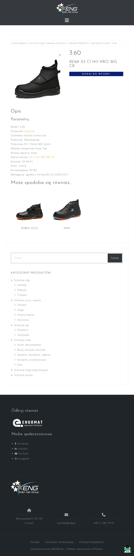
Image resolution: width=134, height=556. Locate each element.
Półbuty (21, 290)
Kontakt (35, 542)
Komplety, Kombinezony (31, 359)
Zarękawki (23, 334)
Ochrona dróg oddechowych (31, 370)
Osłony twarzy (25, 314)
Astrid (80, 548)
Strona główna (19, 43)
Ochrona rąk (21, 325)
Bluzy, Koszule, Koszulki (31, 349)
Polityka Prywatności (91, 542)
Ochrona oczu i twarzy (27, 300)
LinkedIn (22, 448)
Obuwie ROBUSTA (79, 43)
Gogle (20, 309)
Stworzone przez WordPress (48, 548)
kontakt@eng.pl (66, 523)
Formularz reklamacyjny (59, 542)
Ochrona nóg (36, 43)
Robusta (30, 131)
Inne (19, 364)
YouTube (23, 453)
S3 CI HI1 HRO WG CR (42, 157)
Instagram (23, 458)
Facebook (22, 443)
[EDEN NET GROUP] (66, 488)
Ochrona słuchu (23, 375)
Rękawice (22, 329)
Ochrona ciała (22, 340)
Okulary (21, 304)
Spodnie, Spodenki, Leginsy (33, 354)
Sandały (22, 284)
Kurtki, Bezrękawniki (29, 344)
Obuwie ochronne (56, 43)
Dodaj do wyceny (96, 73)
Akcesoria (23, 319)
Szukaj (115, 257)
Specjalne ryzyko (100, 43)
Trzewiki (22, 294)
